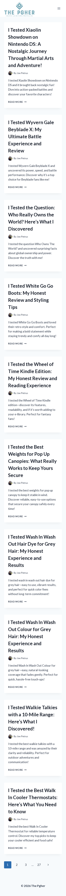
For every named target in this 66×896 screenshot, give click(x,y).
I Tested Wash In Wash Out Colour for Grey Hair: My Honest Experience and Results (32, 636)
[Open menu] (59, 8)
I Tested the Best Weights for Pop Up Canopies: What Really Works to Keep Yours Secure (32, 461)
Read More (17, 102)
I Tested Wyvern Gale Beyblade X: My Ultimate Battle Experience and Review (31, 136)
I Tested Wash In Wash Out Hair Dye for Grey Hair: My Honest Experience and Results (32, 551)
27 (39, 865)
